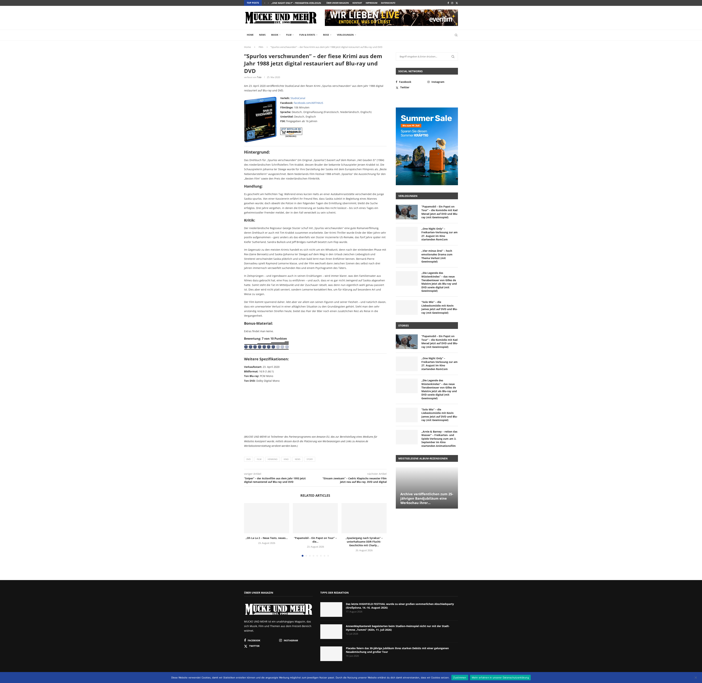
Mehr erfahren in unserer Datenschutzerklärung (500, 677)
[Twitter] (457, 3)
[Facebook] (448, 3)
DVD (248, 459)
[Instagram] (452, 3)
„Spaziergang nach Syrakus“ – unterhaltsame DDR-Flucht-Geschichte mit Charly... (364, 541)
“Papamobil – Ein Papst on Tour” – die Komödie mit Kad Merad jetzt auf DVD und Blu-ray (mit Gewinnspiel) (439, 212)
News (262, 34)
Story (310, 459)
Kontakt (357, 2)
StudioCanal (297, 98)
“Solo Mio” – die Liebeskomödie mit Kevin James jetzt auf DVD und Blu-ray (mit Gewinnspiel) (439, 307)
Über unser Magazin (337, 2)
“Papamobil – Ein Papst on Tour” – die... (315, 540)
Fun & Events (307, 34)
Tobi (259, 77)
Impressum (371, 2)
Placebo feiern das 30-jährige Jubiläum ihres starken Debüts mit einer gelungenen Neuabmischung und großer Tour (397, 650)
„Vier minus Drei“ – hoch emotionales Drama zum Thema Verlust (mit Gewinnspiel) (436, 256)
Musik (274, 34)
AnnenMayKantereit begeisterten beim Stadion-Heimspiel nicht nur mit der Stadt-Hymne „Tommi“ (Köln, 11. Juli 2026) (398, 627)
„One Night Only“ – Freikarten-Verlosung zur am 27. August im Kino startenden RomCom (439, 234)
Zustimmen (459, 677)
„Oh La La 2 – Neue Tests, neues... (267, 538)
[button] (264, 3)
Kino (286, 459)
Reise (326, 34)
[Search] (456, 35)
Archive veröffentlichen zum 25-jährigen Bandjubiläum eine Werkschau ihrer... (426, 498)
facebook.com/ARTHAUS (308, 103)
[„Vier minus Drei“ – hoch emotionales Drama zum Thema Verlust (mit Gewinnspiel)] (407, 256)
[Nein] (695, 678)
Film (288, 34)
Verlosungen (345, 34)
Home (250, 34)
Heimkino (273, 459)
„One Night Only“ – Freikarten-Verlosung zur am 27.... (304, 3)
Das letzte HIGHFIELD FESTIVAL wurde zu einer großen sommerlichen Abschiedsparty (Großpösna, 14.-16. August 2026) (400, 605)
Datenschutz (388, 2)
